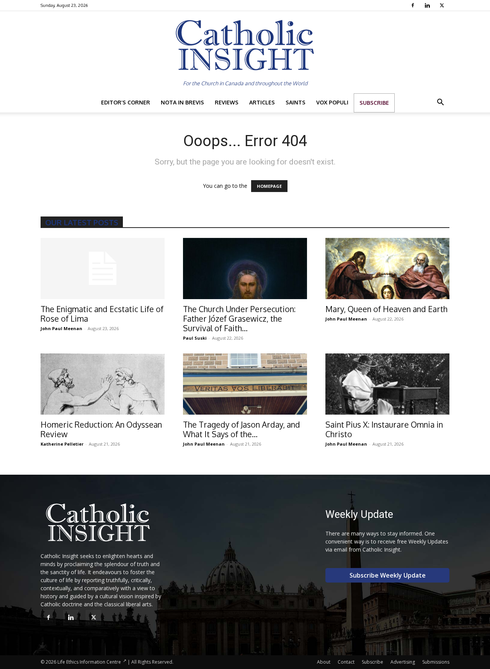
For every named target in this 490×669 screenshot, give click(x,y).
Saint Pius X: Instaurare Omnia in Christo (384, 429)
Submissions (435, 662)
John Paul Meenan (61, 328)
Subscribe (374, 102)
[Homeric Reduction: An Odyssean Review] (103, 384)
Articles (262, 102)
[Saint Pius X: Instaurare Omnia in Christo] (387, 384)
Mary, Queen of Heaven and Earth (386, 309)
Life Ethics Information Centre (89, 662)
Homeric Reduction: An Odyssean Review (101, 429)
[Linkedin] (428, 5)
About (323, 662)
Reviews (226, 102)
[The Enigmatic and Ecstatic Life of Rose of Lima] (103, 268)
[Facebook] (413, 5)
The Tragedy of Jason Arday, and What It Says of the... (241, 429)
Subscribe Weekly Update (388, 575)
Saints (295, 102)
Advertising (402, 662)
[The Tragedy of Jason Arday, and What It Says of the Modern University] (245, 384)
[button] (440, 103)
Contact (346, 662)
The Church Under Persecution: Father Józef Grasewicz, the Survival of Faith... (239, 318)
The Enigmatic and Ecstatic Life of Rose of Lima (102, 314)
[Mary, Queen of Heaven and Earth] (387, 268)
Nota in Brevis (182, 102)
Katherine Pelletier (62, 444)
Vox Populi (332, 102)
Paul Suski (195, 338)
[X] (442, 5)
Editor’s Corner (125, 102)
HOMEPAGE (269, 186)
